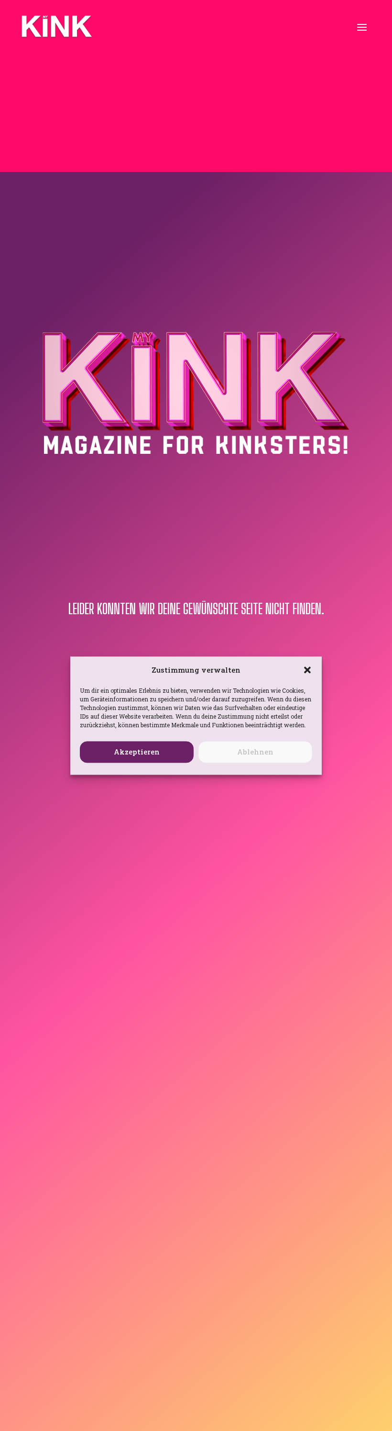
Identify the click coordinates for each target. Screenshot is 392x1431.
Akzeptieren (137, 752)
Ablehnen (255, 752)
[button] (307, 670)
